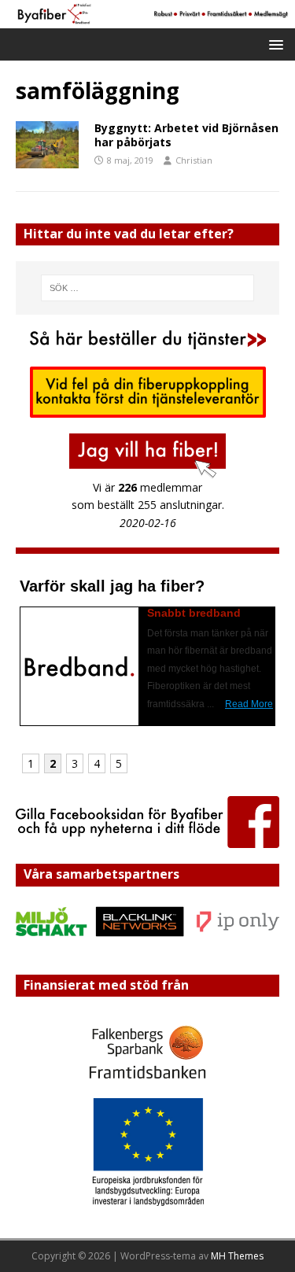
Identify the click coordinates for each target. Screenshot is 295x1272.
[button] (273, 43)
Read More (249, 704)
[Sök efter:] (148, 288)
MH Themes (237, 1256)
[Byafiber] (147, 19)
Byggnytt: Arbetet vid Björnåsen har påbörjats (186, 134)
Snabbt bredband (194, 613)
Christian (193, 160)
